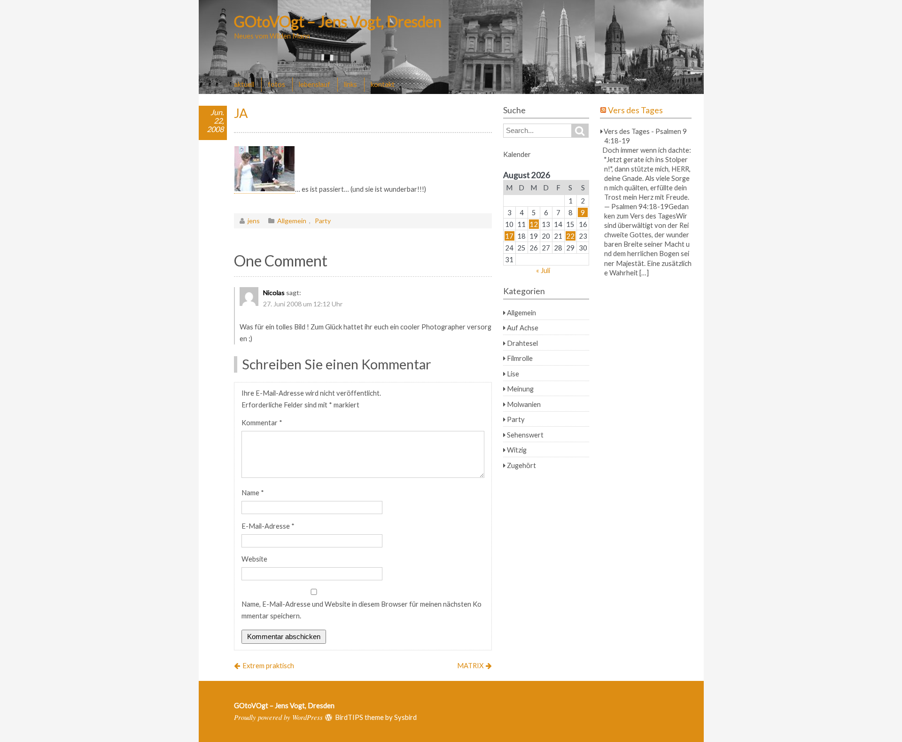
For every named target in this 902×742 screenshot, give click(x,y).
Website (254, 559)
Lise (513, 373)
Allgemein (291, 221)
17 (509, 236)
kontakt (383, 84)
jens (254, 221)
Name (252, 492)
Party (323, 221)
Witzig (517, 449)
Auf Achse (522, 327)
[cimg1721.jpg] (264, 189)
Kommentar (261, 422)
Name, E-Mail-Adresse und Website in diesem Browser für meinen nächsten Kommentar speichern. (361, 610)
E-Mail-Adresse (268, 526)
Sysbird (405, 717)
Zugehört (521, 465)
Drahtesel (522, 343)
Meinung (520, 388)
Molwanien (524, 404)
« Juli (543, 270)
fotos (276, 84)
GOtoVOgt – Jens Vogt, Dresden (338, 21)
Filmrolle (520, 358)
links (350, 84)
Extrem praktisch (268, 665)
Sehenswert (525, 434)
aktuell (244, 84)
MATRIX (470, 665)
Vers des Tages (635, 110)
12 (533, 224)
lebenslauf (314, 84)
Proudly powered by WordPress (278, 717)
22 (570, 236)
